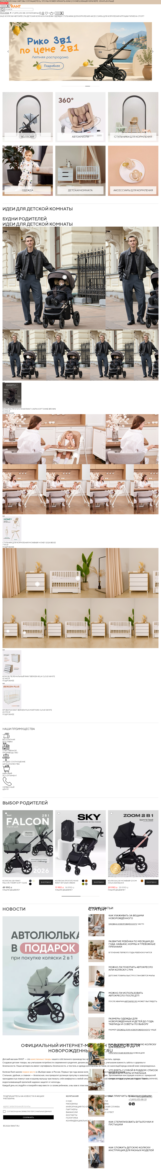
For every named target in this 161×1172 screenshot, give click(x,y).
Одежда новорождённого (123, 924)
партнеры (71, 1109)
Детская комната (36, 16)
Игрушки (124, 16)
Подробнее (8, 413)
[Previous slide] (8, 51)
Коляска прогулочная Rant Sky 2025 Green (66, 882)
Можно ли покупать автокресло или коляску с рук (131, 968)
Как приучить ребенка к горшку (130, 1096)
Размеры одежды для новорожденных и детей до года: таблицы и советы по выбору (131, 1021)
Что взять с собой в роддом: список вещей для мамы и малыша (133, 1071)
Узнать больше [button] (106, 1)
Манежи (49, 16)
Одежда (58, 16)
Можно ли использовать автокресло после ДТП (126, 994)
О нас (69, 1101)
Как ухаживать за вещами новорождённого (126, 917)
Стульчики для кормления (76, 16)
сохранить (28, 1117)
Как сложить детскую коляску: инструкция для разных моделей (131, 1149)
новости (14, 909)
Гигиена (133, 16)
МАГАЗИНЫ (72, 1104)
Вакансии (72, 1112)
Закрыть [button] (4, 3)
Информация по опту (78, 1106)
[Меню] (59, 13)
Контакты (71, 1115)
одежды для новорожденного (133, 1030)
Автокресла (20, 16)
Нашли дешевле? (11, 890)
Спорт (141, 16)
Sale (2, 16)
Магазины (33, 13)
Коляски (9, 16)
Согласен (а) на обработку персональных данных (29, 1111)
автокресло (130, 1001)
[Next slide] (153, 51)
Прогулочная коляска (121, 1053)
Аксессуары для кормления (105, 16)
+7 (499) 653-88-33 (20, 13)
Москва (4, 13)
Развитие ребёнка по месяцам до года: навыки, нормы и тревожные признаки (132, 944)
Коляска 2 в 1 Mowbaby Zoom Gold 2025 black (122, 882)
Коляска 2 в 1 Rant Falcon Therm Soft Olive (15, 882)
